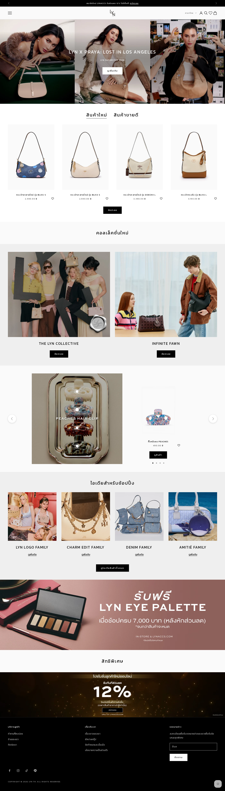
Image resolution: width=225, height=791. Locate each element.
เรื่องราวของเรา (92, 733)
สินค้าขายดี (126, 115)
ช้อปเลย (112, 210)
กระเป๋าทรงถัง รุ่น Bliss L (194, 194)
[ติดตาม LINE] (35, 770)
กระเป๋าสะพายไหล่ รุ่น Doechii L (140, 194)
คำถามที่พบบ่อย (15, 733)
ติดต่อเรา (12, 745)
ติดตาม (178, 757)
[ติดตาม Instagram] (18, 770)
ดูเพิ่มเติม (112, 70)
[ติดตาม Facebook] (9, 770)
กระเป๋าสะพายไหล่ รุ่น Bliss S (31, 194)
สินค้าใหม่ (96, 115)
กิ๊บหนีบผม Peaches (158, 441)
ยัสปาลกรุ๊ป (90, 739)
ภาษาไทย (189, 13)
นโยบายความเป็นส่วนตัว (96, 750)
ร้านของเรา (13, 739)
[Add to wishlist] (52, 198)
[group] (112, 694)
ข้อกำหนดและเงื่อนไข (95, 745)
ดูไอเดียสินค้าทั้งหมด (112, 568)
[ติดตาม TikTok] (26, 770)
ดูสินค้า (158, 454)
